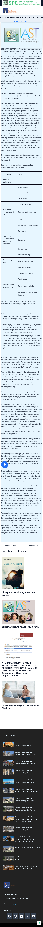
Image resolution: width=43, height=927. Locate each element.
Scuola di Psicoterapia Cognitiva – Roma (27, 847)
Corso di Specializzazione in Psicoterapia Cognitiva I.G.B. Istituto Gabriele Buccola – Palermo (26, 819)
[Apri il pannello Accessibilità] (4, 464)
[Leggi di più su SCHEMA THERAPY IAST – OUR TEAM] (18, 612)
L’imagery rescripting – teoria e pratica (18, 593)
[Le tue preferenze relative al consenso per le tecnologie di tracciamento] (39, 923)
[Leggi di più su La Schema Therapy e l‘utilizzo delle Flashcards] (18, 691)
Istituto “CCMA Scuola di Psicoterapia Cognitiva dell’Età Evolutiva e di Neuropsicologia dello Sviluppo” (26, 839)
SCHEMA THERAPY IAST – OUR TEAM (20, 626)
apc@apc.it (17, 904)
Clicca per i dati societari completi (16, 898)
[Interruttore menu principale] (38, 10)
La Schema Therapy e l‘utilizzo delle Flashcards (20, 707)
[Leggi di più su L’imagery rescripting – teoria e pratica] (13, 573)
